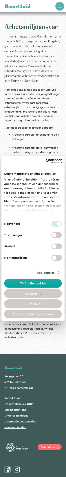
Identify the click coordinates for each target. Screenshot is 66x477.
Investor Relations (16, 415)
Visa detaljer (45, 272)
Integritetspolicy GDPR (19, 404)
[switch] (56, 235)
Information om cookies (20, 421)
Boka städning (50, 447)
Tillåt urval (33, 304)
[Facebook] (7, 469)
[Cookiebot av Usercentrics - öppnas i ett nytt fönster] (46, 160)
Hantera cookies (15, 427)
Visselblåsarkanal (15, 409)
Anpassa (31, 293)
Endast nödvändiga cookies (33, 314)
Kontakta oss (12, 398)
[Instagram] (17, 469)
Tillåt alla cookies (33, 283)
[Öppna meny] (59, 6)
